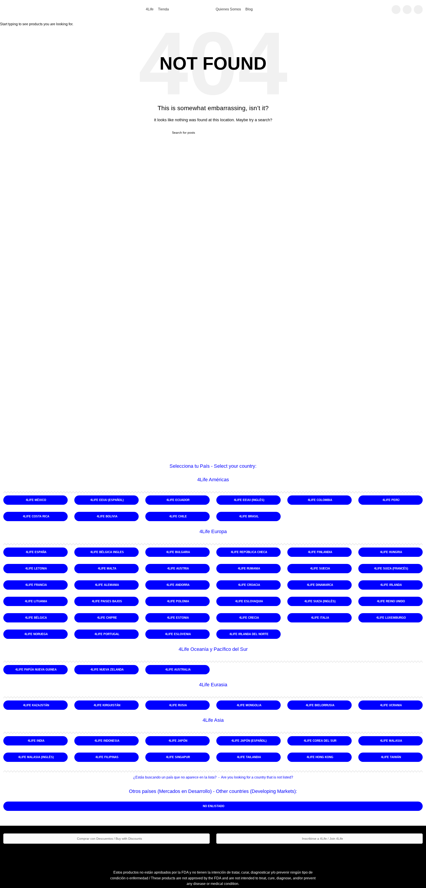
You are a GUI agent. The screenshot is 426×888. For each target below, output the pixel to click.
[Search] (385, 9)
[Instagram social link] (407, 9)
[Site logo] (192, 9)
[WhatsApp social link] (418, 9)
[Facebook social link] (396, 9)
